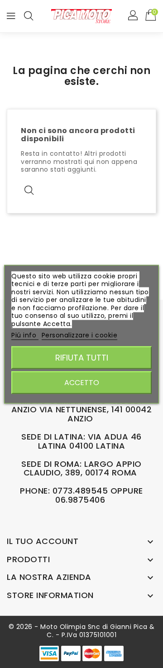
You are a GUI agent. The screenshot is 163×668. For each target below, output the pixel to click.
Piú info (24, 335)
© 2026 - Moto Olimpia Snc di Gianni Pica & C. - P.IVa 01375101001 (82, 630)
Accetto (81, 382)
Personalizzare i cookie (80, 335)
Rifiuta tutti (81, 357)
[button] (134, 16)
